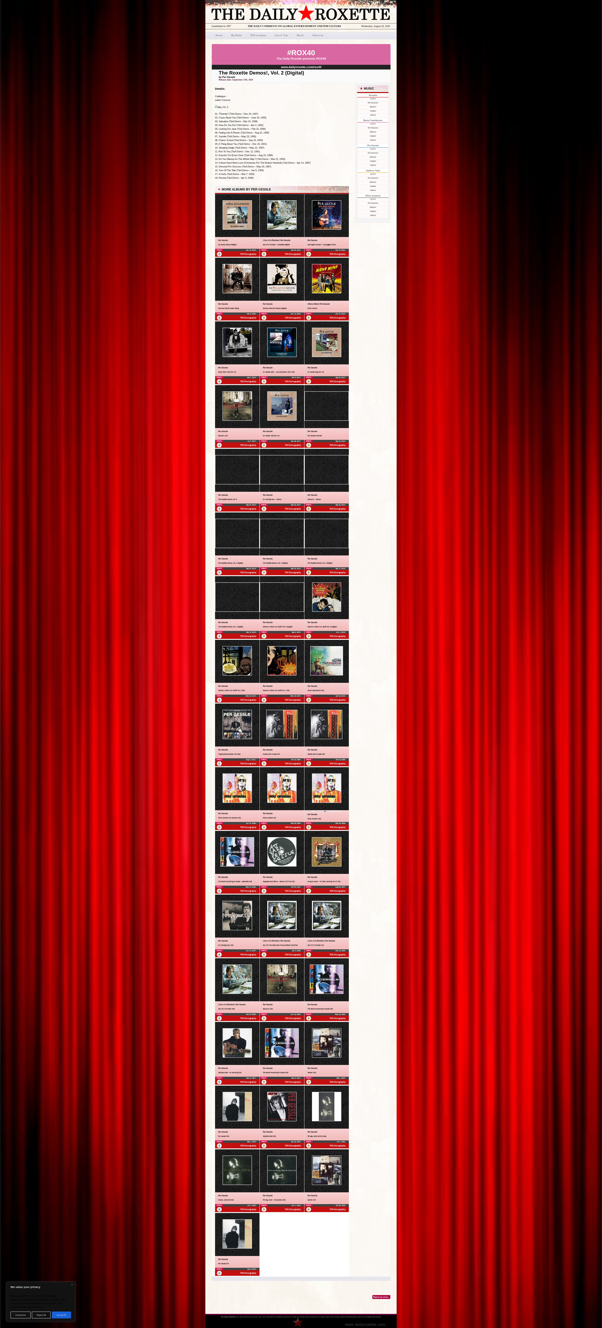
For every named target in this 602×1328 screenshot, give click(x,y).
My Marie (236, 35)
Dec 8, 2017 (296, 377)
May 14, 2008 (251, 887)
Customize (20, 1315)
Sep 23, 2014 (296, 505)
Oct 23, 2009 (296, 760)
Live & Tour (281, 35)
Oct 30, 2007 (296, 887)
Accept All (61, 1315)
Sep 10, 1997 (251, 1078)
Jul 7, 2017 (251, 441)
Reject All (41, 1315)
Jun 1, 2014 (341, 632)
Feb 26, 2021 (296, 250)
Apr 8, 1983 (251, 1269)
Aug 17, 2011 (251, 760)
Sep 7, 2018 (251, 377)
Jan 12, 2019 (340, 314)
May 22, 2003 (340, 1014)
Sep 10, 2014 (251, 632)
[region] (40, 1302)
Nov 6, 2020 (251, 314)
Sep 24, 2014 (340, 441)
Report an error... (381, 1297)
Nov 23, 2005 (340, 951)
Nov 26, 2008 (296, 823)
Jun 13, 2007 (251, 951)
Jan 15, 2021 (340, 250)
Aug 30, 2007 (340, 887)
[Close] (72, 1284)
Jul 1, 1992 (341, 1142)
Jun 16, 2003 (295, 1014)
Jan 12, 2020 (296, 314)
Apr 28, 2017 (296, 441)
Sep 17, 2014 (340, 569)
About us (317, 35)
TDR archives (258, 35)
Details (219, 250)
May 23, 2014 (251, 696)
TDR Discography (248, 254)
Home (219, 35)
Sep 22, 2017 (340, 377)
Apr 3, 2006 (296, 951)
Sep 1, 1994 (341, 1078)
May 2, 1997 (296, 1078)
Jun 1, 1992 (296, 1205)
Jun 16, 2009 (251, 823)
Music (300, 35)
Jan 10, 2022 (251, 250)
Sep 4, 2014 (296, 632)
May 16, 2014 (295, 696)
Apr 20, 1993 (296, 1142)
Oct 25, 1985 (341, 1205)
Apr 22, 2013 (341, 696)
